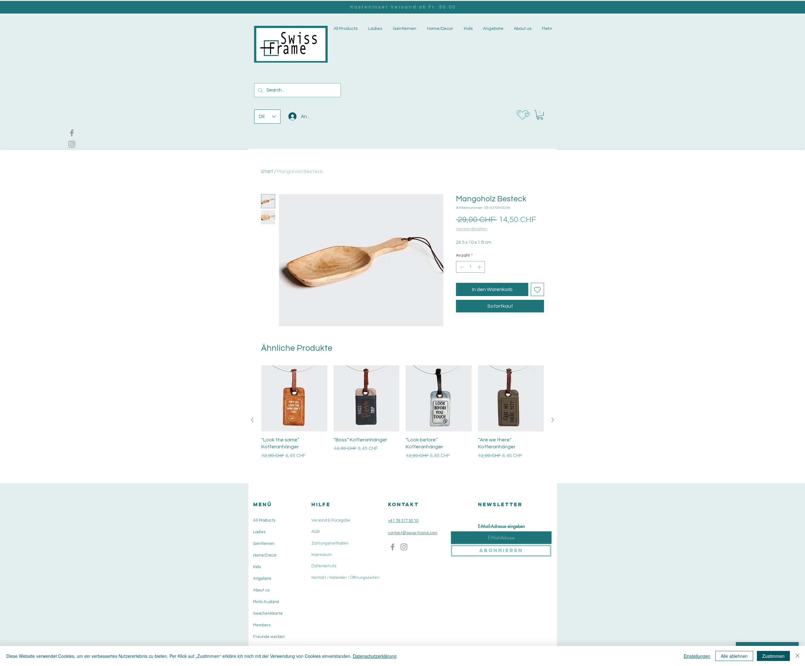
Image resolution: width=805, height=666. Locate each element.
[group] (402, 419)
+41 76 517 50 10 (403, 520)
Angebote (262, 578)
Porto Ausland (266, 602)
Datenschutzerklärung (375, 656)
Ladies (259, 532)
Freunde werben (269, 637)
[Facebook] (71, 132)
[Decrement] (461, 266)
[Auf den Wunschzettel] (537, 289)
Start (267, 171)
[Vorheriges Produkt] (252, 419)
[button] (374, 28)
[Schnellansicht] (294, 398)
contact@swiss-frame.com (412, 533)
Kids (257, 567)
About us (261, 590)
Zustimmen (773, 656)
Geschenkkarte (268, 613)
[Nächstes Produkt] (553, 419)
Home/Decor (265, 555)
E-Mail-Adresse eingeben (501, 526)
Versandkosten (471, 229)
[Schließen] (797, 656)
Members (261, 625)
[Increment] (480, 266)
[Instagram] (71, 144)
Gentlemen (264, 543)
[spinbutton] (470, 266)
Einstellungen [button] (697, 656)
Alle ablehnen (734, 656)
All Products (264, 520)
